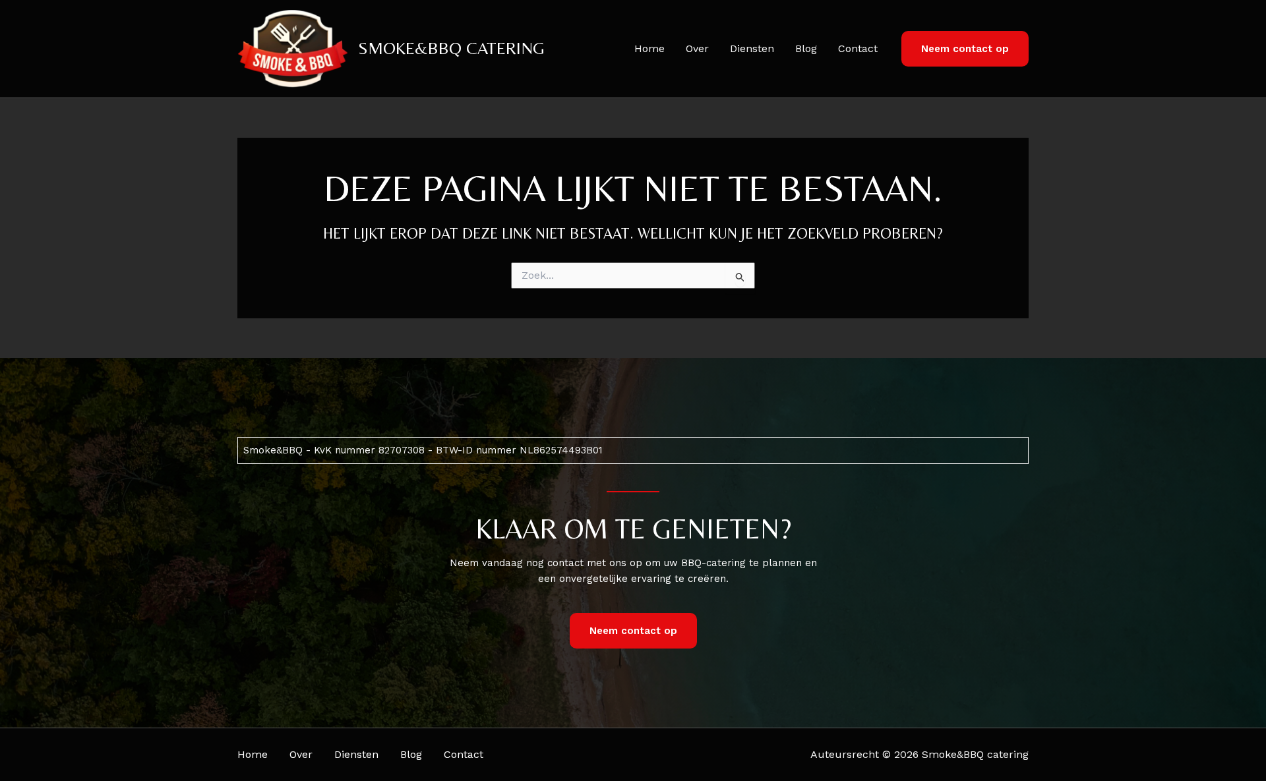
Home (649, 48)
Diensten (752, 48)
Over (697, 48)
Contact (858, 48)
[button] (965, 49)
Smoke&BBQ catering (451, 48)
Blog (806, 48)
